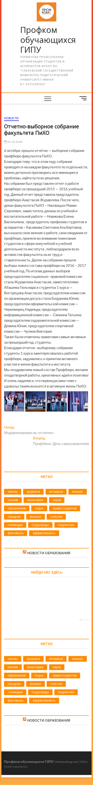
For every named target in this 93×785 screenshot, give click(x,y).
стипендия (15, 525)
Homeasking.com (67, 762)
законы (13, 491)
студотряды (40, 525)
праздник (14, 516)
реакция (35, 516)
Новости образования (48, 553)
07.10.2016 (14, 142)
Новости (11, 118)
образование (17, 508)
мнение (13, 500)
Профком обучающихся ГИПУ (48, 40)
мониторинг (35, 500)
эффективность (44, 533)
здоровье (33, 491)
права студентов (65, 508)
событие (56, 516)
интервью (56, 491)
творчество (66, 525)
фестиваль (16, 533)
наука (57, 500)
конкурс (77, 491)
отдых (39, 508)
